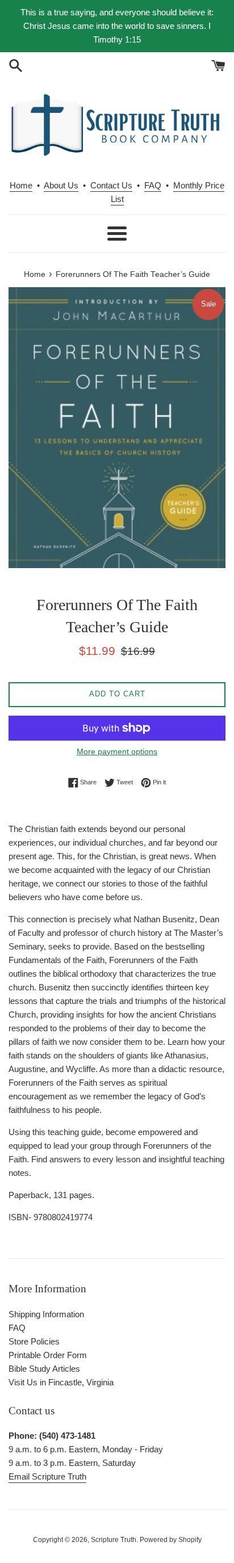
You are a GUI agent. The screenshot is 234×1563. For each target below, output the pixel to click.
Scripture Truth (113, 1540)
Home (21, 185)
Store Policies (34, 1341)
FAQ (152, 185)
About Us (61, 185)
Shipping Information (46, 1314)
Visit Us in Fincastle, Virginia (61, 1382)
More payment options (117, 751)
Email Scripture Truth (47, 1476)
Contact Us (111, 185)
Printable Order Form (48, 1355)
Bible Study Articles (44, 1368)
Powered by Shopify (171, 1540)
